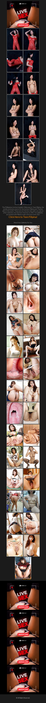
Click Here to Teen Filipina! (23, 216)
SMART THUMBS (27, 579)
